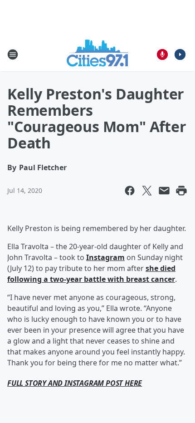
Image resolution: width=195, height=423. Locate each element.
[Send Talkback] (162, 54)
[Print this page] (181, 190)
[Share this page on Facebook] (129, 190)
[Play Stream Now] (180, 54)
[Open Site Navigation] (12, 54)
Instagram (105, 257)
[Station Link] (98, 54)
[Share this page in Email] (164, 190)
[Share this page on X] (147, 190)
